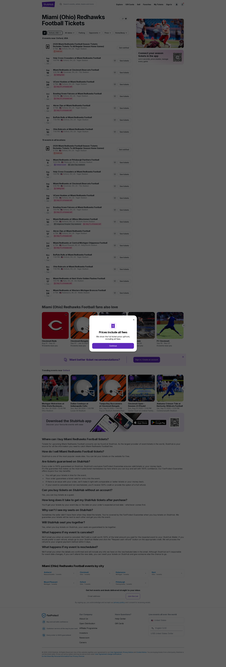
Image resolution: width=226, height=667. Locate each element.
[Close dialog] (134, 320)
